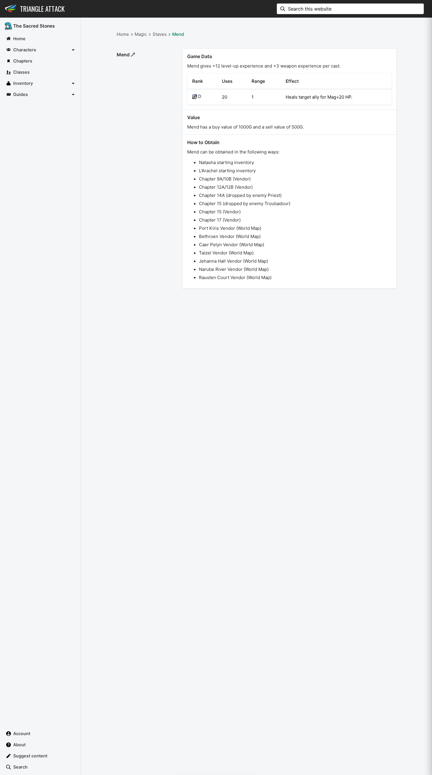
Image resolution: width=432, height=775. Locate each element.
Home (123, 34)
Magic (141, 34)
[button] (40, 50)
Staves (160, 34)
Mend (178, 34)
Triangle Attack (42, 8)
